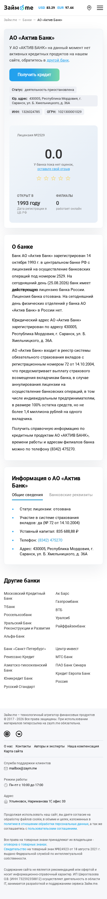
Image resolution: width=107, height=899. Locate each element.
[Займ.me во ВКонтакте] (19, 734)
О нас (8, 746)
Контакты (23, 746)
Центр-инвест (67, 649)
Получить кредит (34, 74)
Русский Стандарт (19, 687)
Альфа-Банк (14, 636)
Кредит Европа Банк (73, 673)
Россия (62, 681)
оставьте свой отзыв (53, 169)
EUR (60, 8)
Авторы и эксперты (49, 746)
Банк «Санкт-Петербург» (25, 649)
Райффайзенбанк (70, 626)
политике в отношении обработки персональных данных (46, 824)
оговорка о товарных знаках (25, 844)
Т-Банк (9, 607)
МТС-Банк (64, 657)
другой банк (58, 60)
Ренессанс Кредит (19, 657)
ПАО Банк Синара (71, 665)
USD (41, 8)
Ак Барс (62, 593)
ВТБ (59, 610)
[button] (89, 7)
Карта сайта (13, 751)
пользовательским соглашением (52, 828)
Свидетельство (15, 849)
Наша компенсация (83, 746)
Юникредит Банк (18, 678)
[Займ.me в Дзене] (7, 734)
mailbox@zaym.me (23, 768)
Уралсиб (63, 618)
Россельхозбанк (18, 615)
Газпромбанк (67, 601)
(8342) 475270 (50, 540)
